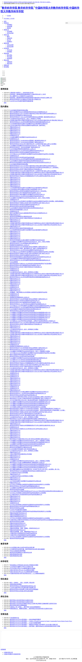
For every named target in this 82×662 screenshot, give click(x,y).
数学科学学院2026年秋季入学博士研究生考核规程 (24, 589)
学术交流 (9, 50)
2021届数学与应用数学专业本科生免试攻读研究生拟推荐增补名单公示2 (30, 401)
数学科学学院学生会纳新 (17, 489)
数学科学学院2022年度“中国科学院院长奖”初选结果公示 (26, 324)
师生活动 (6, 60)
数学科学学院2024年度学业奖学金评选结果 (22, 206)
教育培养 (6, 43)
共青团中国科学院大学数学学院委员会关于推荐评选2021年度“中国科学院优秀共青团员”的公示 (37, 332)
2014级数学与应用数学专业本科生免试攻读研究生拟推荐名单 (27, 487)
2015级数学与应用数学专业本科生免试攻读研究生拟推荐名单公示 (28, 467)
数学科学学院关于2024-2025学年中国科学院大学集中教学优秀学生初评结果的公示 (33, 165)
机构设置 (9, 26)
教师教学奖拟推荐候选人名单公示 (19, 245)
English (9, 15)
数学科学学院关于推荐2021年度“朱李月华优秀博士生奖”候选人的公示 (30, 364)
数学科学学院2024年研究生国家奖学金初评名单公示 (25, 204)
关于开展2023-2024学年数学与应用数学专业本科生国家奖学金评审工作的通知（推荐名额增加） (37, 201)
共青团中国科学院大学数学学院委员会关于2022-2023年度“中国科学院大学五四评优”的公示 (36, 275)
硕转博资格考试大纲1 (16, 556)
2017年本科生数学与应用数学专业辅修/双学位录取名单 (25, 481)
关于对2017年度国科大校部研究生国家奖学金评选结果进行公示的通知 (30, 484)
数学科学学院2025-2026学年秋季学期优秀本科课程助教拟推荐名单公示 (30, 122)
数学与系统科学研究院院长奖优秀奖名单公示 (23, 354)
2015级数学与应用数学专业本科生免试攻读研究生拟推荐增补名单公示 (30, 466)
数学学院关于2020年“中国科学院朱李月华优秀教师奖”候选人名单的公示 (30, 398)
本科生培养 (10, 45)
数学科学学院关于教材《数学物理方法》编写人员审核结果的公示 (28, 248)
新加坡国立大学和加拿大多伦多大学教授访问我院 (24, 565)
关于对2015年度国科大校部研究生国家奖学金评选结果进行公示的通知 (30, 518)
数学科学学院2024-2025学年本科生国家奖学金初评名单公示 (27, 150)
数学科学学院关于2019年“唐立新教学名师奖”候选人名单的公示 (28, 415)
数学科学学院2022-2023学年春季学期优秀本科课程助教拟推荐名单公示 (30, 260)
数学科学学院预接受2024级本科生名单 (21, 552)
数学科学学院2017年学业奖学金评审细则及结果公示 (25, 486)
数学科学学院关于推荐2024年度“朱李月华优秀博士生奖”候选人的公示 (30, 203)
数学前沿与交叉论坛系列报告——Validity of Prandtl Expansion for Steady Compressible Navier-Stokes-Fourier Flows (41, 621)
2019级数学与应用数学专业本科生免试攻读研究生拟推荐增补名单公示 (30, 317)
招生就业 (6, 53)
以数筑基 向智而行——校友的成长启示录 (21, 92)
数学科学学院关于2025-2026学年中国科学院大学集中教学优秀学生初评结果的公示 (33, 113)
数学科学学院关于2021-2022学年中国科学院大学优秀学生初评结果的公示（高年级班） (34, 322)
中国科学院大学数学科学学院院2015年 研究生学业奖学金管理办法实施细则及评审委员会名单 (36, 519)
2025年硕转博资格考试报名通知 (19, 164)
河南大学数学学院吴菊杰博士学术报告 (21, 454)
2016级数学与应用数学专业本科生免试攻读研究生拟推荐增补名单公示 (30, 442)
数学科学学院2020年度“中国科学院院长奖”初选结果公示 (26, 413)
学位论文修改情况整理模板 (17, 550)
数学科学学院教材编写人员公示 (19, 209)
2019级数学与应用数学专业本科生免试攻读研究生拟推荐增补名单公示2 (30, 316)
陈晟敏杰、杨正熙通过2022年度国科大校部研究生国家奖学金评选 (28, 292)
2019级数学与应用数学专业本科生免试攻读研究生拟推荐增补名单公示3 (30, 314)
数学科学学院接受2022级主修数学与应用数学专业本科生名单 (27, 240)
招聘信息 (6, 65)
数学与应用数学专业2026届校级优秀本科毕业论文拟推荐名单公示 (28, 112)
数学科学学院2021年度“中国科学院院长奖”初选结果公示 (26, 366)
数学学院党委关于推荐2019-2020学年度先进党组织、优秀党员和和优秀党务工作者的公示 (35, 408)
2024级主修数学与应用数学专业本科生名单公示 (23, 137)
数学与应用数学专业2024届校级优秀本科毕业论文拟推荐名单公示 (28, 213)
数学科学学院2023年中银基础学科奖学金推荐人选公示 (25, 265)
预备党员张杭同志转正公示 (17, 523)
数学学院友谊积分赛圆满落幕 (18, 605)
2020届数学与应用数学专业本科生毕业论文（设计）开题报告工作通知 (30, 440)
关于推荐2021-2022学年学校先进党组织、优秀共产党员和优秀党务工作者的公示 (32, 321)
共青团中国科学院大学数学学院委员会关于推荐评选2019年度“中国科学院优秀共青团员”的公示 (37, 420)
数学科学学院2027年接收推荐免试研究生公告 (23, 586)
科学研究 (6, 48)
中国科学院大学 (8, 652)
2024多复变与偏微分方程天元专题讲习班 (21, 566)
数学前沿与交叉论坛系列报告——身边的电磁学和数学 (25, 619)
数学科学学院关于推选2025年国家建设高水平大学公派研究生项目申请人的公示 (32, 176)
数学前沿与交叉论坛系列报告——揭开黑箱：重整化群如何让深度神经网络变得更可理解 (35, 626)
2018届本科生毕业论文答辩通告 (19, 472)
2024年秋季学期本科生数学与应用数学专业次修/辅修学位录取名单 (29, 187)
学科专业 (6, 34)
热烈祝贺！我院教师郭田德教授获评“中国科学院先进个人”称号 (28, 94)
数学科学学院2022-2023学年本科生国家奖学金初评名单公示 (27, 250)
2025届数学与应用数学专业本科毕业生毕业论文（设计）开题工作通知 (30, 198)
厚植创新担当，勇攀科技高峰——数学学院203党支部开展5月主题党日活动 (31, 608)
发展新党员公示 (14, 135)
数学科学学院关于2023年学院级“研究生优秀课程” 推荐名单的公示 (28, 246)
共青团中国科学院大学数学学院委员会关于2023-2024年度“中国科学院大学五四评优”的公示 (36, 224)
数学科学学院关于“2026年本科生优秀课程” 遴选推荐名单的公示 (28, 140)
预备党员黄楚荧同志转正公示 (18, 516)
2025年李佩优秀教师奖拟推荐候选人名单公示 (23, 149)
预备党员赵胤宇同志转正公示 (18, 513)
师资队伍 (6, 29)
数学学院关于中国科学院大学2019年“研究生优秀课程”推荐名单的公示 (30, 439)
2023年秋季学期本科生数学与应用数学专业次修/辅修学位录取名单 (29, 230)
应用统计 (9, 41)
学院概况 (9, 24)
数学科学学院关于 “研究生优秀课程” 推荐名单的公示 (25, 147)
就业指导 (9, 58)
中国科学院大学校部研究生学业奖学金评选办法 (23, 533)
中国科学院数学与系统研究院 (12, 654)
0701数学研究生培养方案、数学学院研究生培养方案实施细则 (27, 549)
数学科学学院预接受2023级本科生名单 (21, 216)
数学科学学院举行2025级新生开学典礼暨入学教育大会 (25, 99)
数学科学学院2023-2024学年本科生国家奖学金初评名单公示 (27, 196)
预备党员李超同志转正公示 (17, 526)
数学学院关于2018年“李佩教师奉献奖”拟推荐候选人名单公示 (27, 462)
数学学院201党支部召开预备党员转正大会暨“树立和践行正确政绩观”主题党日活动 (33, 603)
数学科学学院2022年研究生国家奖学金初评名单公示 (25, 300)
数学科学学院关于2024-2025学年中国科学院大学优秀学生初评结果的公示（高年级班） (34, 167)
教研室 (9, 28)
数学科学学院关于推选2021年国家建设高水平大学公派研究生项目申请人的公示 (32, 363)
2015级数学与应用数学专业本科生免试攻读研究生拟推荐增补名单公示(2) (30, 464)
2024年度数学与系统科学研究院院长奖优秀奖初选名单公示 (26, 208)
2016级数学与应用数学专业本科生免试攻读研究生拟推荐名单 (27, 444)
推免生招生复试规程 (16, 584)
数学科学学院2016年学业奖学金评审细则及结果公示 (25, 506)
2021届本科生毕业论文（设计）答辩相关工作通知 (24, 368)
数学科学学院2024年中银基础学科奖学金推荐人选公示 (25, 192)
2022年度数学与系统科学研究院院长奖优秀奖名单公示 (25, 309)
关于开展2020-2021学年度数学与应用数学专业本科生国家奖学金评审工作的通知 (32, 353)
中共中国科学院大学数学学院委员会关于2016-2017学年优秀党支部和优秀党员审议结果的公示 (36, 491)
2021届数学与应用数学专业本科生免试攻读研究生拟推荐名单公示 (28, 405)
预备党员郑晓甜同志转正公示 (18, 514)
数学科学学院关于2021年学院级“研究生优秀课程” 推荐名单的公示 (28, 348)
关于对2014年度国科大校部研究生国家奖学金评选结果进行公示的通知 (30, 536)
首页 (5, 21)
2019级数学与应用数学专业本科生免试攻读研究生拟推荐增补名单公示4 (30, 312)
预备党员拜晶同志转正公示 (17, 530)
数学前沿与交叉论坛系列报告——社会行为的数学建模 (25, 622)
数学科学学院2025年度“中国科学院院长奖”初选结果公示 (26, 169)
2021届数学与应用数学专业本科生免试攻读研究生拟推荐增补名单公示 (30, 403)
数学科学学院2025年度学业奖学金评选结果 (22, 157)
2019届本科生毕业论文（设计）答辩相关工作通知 (24, 450)
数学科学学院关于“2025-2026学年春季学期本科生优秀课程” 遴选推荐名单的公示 (32, 117)
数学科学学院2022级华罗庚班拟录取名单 (21, 228)
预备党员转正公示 (15, 127)
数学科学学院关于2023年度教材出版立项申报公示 (24, 243)
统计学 (9, 40)
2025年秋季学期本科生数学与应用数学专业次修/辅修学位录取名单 (29, 123)
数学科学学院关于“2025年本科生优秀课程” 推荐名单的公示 (27, 142)
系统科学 (9, 38)
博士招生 (9, 56)
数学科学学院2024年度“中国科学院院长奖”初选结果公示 (26, 218)
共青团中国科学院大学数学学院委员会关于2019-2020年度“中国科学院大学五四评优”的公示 (36, 422)
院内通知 (6, 67)
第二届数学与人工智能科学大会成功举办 (21, 96)
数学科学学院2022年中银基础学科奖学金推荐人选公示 (25, 302)
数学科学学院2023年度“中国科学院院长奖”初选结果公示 (26, 267)
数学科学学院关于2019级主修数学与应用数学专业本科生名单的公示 (29, 391)
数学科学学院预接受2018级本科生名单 (21, 447)
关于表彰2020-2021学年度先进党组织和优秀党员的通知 (25, 361)
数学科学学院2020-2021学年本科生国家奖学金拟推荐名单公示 (27, 349)
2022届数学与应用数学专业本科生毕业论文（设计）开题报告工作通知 (30, 351)
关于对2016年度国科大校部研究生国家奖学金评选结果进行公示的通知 (30, 504)
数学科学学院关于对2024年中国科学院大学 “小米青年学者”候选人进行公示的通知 (33, 171)
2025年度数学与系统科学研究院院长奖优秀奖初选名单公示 (26, 160)
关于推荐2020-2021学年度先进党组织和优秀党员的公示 (25, 359)
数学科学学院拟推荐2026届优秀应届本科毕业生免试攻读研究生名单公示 (30, 162)
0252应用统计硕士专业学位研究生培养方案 (22, 547)
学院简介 (6, 23)
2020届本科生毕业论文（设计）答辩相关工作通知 (24, 417)
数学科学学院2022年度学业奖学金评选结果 (22, 310)
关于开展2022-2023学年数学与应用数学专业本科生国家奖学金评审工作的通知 (32, 251)
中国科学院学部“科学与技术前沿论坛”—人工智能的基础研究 (27, 573)
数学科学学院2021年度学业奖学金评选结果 (22, 356)
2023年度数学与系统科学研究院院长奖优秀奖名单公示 (25, 258)
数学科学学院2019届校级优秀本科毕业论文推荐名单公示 (26, 445)
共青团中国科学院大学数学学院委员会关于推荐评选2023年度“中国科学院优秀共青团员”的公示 (37, 223)
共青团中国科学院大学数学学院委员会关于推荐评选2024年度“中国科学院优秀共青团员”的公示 (37, 172)
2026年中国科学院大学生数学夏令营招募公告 (23, 587)
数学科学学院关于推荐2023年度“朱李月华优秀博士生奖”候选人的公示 (30, 253)
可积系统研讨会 (14, 617)
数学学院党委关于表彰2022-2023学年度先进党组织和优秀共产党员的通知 (30, 263)
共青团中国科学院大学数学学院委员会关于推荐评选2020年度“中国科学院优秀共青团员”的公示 (37, 369)
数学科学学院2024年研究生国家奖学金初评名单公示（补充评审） (28, 191)
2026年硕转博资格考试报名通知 (19, 110)
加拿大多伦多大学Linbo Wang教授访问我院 (22, 570)
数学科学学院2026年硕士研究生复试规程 (21, 591)
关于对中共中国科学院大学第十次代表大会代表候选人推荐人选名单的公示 (31, 396)
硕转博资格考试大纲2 (16, 554)
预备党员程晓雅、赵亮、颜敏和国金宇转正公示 (23, 531)
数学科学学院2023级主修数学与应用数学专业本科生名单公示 (27, 194)
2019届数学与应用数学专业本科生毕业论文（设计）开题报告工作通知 (30, 460)
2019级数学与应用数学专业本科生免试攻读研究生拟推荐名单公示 (28, 319)
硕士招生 (9, 55)
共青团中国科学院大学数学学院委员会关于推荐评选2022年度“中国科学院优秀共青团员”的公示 (37, 273)
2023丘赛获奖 (14, 262)
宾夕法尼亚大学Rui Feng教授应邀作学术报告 (22, 568)
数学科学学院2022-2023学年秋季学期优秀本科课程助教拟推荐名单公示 (30, 277)
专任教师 (9, 31)
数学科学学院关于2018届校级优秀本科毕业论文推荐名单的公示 (28, 471)
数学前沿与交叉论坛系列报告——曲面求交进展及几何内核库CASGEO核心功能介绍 (34, 624)
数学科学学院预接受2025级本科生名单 (21, 115)
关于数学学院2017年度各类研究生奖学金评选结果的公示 (26, 494)
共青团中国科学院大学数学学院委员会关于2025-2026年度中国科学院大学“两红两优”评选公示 (36, 120)
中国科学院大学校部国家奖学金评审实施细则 (23, 535)
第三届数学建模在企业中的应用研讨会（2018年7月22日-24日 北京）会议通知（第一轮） (35, 469)
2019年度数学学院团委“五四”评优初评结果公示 (23, 449)
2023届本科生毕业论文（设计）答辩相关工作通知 (24, 272)
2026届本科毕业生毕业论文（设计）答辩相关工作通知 (25, 118)
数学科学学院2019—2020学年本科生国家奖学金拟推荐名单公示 (28, 393)
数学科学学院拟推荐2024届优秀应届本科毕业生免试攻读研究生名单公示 (30, 257)
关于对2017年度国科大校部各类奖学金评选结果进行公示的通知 (28, 493)
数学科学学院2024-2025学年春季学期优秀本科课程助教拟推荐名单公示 (30, 159)
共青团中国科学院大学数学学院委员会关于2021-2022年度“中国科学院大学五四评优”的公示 (36, 334)
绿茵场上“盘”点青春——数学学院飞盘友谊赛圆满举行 (25, 607)
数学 (8, 36)
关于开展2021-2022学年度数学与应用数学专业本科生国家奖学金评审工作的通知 (32, 305)
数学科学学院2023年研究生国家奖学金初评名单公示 (25, 255)
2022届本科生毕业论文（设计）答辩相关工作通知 (24, 329)
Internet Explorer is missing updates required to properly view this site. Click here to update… (27, 2)
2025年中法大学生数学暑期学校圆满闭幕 (21, 101)
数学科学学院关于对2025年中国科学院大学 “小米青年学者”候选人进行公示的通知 (33, 144)
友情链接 (3, 649)
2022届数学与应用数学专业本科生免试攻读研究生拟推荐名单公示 (28, 358)
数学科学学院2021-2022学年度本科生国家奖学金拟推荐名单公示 (28, 304)
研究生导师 (10, 33)
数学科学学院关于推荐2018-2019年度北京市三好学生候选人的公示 (29, 428)
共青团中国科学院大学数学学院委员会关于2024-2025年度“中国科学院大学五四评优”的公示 (36, 174)
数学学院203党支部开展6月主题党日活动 (21, 600)
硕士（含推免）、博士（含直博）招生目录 (22, 582)
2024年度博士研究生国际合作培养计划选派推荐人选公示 (26, 189)
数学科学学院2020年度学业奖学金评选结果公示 (23, 395)
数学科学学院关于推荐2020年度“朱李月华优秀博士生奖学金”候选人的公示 (31, 412)
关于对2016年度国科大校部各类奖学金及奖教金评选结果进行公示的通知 (30, 511)
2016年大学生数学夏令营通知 (18, 509)
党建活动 (9, 61)
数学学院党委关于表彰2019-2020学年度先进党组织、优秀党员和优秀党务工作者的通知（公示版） (38, 410)
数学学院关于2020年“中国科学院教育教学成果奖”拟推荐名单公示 (28, 418)
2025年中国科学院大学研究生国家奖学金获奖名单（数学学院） (28, 125)
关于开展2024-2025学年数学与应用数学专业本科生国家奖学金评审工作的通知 (32, 154)
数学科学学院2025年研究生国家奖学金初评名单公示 (25, 152)
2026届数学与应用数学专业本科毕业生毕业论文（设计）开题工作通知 (30, 145)
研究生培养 (10, 46)
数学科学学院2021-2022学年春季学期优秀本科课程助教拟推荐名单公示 (30, 307)
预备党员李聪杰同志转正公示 (18, 525)
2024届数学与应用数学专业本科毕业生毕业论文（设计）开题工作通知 (30, 241)
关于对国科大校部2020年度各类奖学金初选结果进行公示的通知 (28, 407)
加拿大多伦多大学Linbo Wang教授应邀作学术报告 (24, 571)
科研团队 (9, 51)
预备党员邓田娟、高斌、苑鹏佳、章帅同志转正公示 (25, 528)
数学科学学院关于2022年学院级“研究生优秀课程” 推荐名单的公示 (28, 299)
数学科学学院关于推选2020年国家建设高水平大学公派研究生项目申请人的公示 (32, 425)
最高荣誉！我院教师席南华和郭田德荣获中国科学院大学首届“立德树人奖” (31, 97)
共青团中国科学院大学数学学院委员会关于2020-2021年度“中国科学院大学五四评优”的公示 (36, 371)
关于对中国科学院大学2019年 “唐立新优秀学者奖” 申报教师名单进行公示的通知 (32, 400)
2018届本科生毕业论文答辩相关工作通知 (21, 476)
